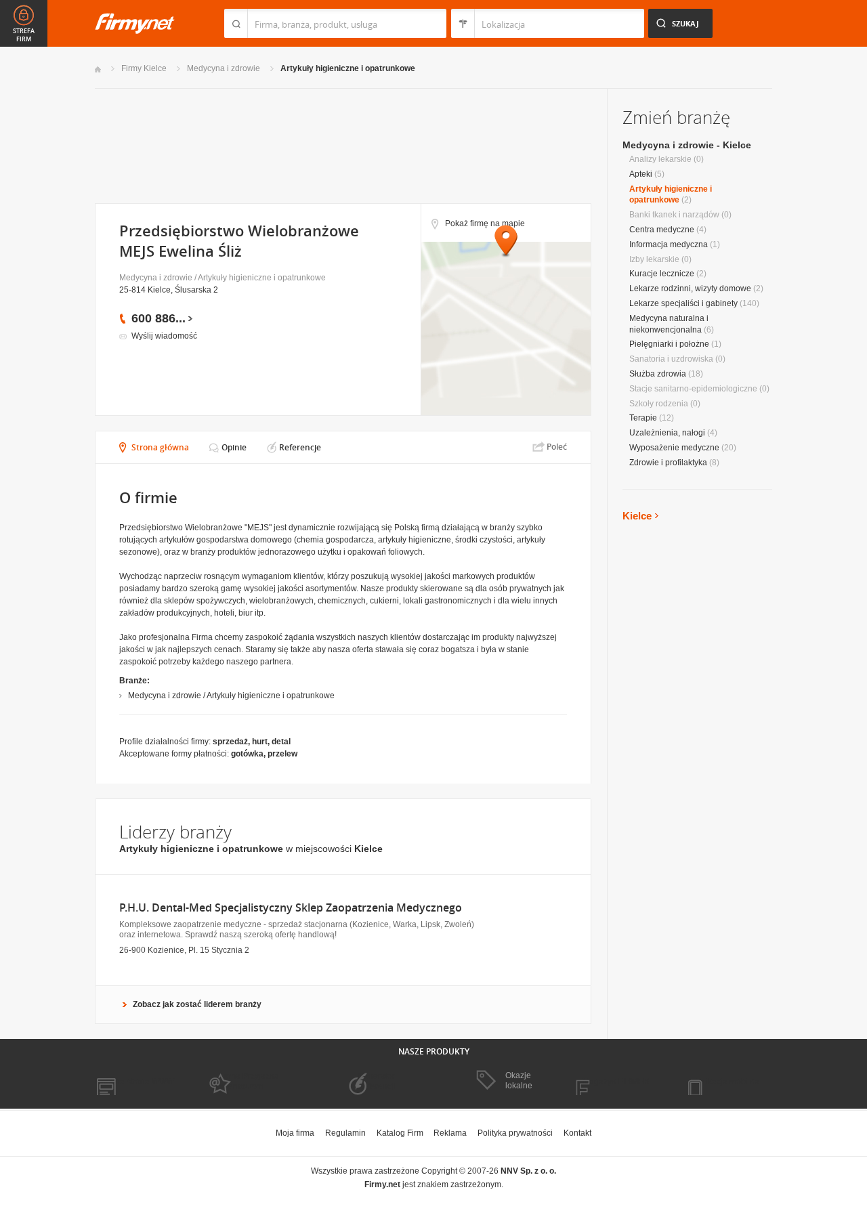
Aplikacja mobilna (726, 1081)
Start (98, 69)
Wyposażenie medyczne (674, 447)
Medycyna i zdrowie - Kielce (686, 145)
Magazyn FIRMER (616, 1081)
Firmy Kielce (144, 68)
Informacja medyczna (668, 244)
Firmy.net (135, 23)
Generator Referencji (377, 1080)
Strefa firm (24, 35)
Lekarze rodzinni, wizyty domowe (690, 288)
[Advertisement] (342, 144)
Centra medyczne (661, 229)
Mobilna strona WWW (134, 1081)
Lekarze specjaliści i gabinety (683, 303)
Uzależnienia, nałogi (667, 432)
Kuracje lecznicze (661, 273)
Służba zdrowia (657, 374)
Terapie (643, 418)
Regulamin (345, 1133)
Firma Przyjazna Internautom (249, 1080)
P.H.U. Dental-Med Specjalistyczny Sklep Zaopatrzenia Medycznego (290, 908)
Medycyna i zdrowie (223, 68)
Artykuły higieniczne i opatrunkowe (347, 68)
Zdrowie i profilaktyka (668, 462)
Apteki (640, 174)
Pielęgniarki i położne (669, 344)
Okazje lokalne (518, 1080)
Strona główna (160, 447)
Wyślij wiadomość (164, 336)
